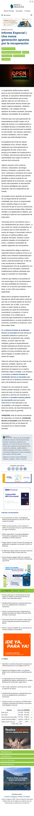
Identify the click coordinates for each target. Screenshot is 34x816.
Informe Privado (9, 11)
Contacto (27, 11)
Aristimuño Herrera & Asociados (11, 52)
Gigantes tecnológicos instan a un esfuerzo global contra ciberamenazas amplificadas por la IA (17, 672)
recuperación (6, 59)
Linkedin (7, 796)
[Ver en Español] (32, 1)
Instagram (12, 459)
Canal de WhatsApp (21, 457)
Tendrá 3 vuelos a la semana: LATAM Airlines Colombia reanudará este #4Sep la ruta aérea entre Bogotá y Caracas (17, 703)
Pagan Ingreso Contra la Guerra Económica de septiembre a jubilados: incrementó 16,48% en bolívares (17, 544)
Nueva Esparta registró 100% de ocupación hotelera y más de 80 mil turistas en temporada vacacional (17, 558)
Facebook (23, 459)
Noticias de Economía (8, 48)
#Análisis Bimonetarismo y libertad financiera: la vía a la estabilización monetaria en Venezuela (17, 604)
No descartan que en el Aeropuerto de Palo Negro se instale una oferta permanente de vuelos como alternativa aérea (16, 596)
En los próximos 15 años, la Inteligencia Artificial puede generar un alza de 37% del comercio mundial (16, 519)
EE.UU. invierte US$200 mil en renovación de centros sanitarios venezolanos (17, 628)
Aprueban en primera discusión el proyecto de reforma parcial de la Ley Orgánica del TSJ (17, 664)
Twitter (17, 459)
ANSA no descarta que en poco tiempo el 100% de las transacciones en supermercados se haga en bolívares (17, 527)
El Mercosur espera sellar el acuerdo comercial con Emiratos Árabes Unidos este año (17, 551)
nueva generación (19, 55)
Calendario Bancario (7, 764)
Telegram (5, 459)
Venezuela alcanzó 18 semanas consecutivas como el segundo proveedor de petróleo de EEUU (17, 621)
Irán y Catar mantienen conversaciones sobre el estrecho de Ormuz (16, 687)
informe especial (7, 55)
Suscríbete (19, 11)
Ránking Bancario (6, 752)
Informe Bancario (6, 756)
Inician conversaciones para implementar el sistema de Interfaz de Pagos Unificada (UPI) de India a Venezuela (16, 613)
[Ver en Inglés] (30, 1)
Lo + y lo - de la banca (8, 760)
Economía (25, 52)
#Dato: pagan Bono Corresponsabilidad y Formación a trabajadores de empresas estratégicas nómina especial (15, 535)
